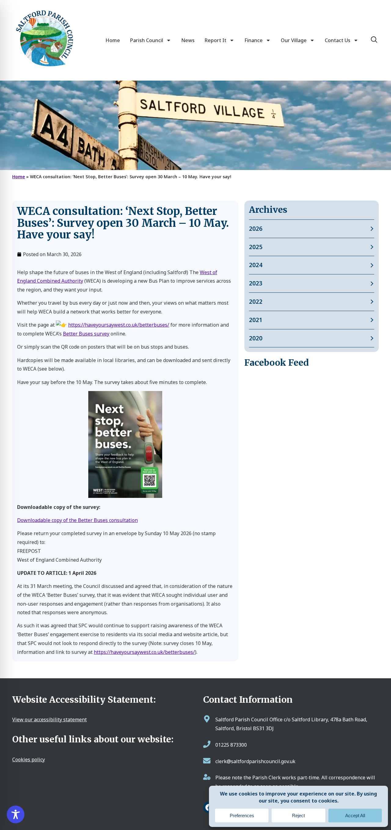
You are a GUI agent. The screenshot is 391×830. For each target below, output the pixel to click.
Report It (215, 40)
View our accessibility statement (49, 719)
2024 (255, 265)
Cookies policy (28, 759)
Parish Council (146, 40)
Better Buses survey (86, 333)
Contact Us (337, 40)
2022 (255, 301)
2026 (255, 228)
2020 (255, 338)
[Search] (374, 39)
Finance (253, 40)
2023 (255, 283)
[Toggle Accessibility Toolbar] (15, 814)
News (188, 40)
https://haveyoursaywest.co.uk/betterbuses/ (118, 324)
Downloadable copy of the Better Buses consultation (77, 520)
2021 (255, 320)
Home (112, 40)
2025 (255, 247)
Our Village (294, 40)
